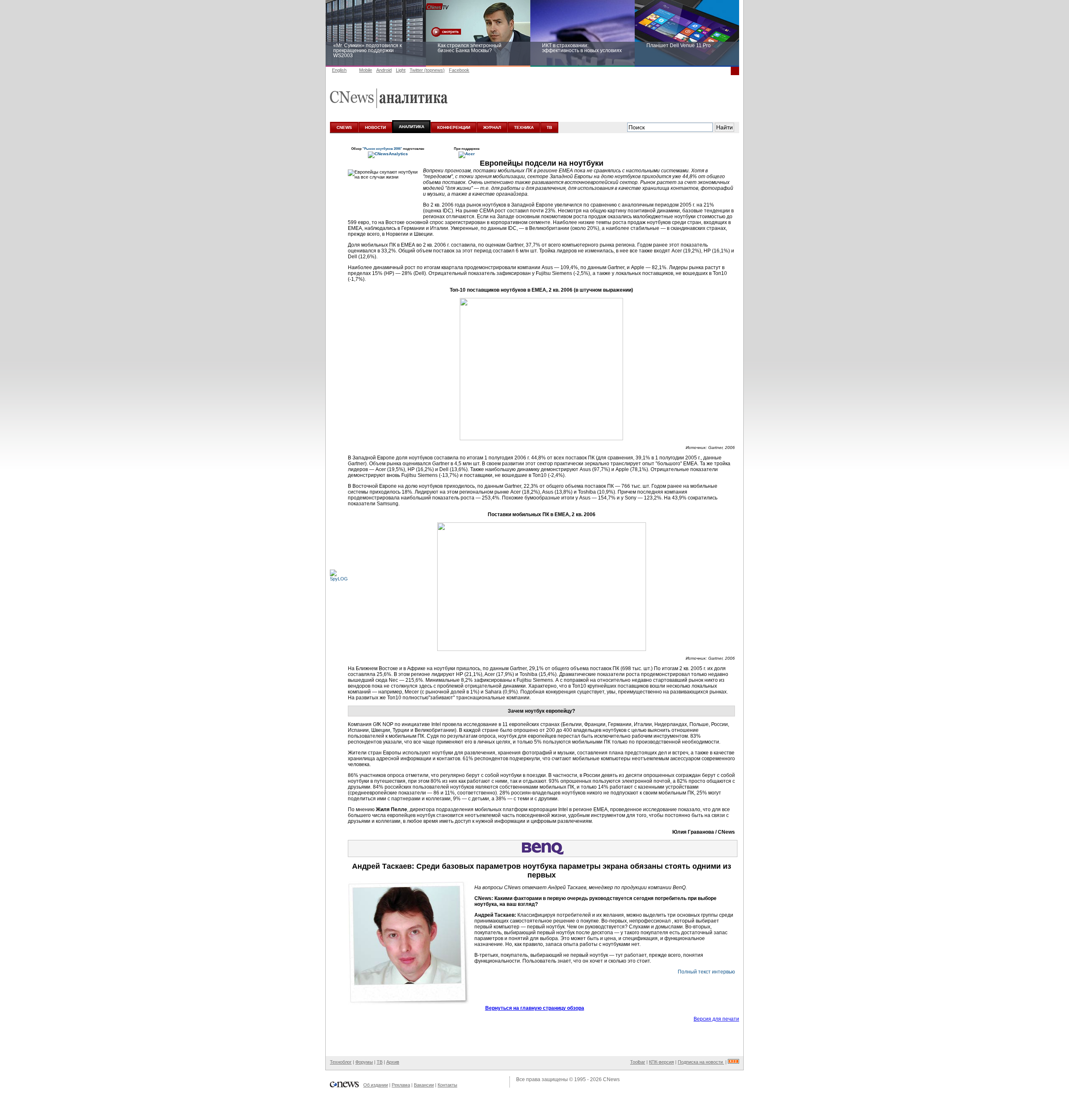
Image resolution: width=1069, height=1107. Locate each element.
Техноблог (341, 1061)
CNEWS (344, 127)
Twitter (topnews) (427, 70)
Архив (392, 1061)
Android (384, 70)
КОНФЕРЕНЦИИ (453, 127)
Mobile (365, 70)
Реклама (401, 1084)
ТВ (549, 127)
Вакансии (424, 1084)
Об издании (375, 1084)
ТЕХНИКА (524, 127)
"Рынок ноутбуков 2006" (382, 148)
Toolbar (637, 1061)
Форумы (364, 1061)
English (339, 70)
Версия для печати (716, 1019)
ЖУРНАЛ (492, 127)
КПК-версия (661, 1061)
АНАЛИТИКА (411, 126)
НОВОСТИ (375, 127)
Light (400, 70)
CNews (611, 1079)
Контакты (447, 1084)
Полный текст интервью (706, 972)
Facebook (459, 70)
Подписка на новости (701, 1061)
